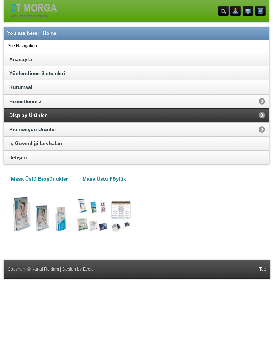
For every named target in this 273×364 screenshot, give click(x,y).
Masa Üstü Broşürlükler (39, 179)
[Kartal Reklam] (34, 11)
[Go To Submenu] (262, 101)
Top (262, 269)
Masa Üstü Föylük (104, 179)
